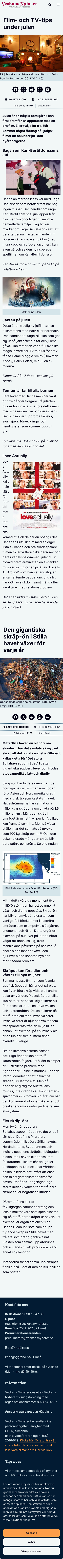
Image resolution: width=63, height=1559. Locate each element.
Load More (31, 1289)
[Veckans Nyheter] (19, 5)
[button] (50, 5)
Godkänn (31, 1532)
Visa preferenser (31, 1551)
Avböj (31, 1542)
